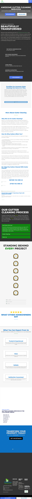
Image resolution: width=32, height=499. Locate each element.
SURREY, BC (20, 482)
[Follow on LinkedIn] (27, 481)
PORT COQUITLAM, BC (21, 488)
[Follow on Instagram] (28, 481)
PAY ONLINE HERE (26, 491)
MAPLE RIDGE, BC (21, 485)
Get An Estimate (9, 98)
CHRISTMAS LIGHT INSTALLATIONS (15, 485)
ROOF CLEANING (15, 483)
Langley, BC (5, 421)
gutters (16, 215)
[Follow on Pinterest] (29, 481)
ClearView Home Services (23, 32)
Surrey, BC (5, 422)
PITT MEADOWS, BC (21, 486)
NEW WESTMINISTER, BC (21, 484)
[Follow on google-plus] (26, 483)
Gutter (12, 218)
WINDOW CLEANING (15, 481)
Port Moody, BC (6, 419)
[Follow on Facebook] (24, 481)
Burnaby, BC (5, 420)
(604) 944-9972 (21, 14)
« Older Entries (3, 199)
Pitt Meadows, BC (6, 415)
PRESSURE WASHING (15, 482)
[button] (30, 1)
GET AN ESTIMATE (10, 14)
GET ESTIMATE (7, 498)
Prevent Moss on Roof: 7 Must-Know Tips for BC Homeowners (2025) (13, 193)
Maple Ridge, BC (6, 414)
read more (3, 197)
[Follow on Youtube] (25, 481)
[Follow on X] (25, 483)
